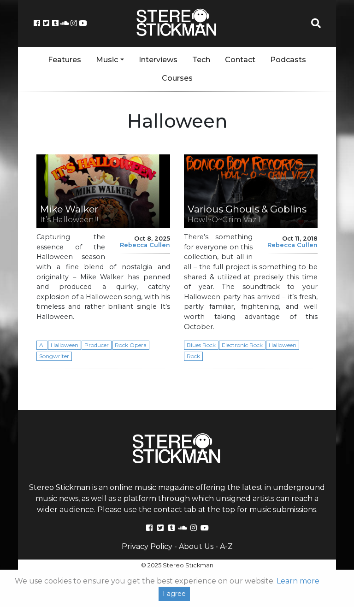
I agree (174, 593)
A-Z (226, 546)
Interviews (158, 59)
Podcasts (288, 59)
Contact (240, 59)
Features (64, 59)
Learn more (298, 581)
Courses (177, 78)
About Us (196, 546)
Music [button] (107, 59)
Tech (201, 59)
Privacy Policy (147, 546)
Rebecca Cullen (145, 245)
